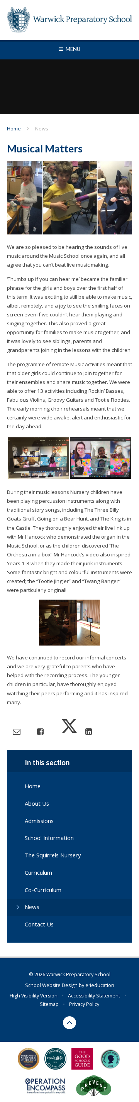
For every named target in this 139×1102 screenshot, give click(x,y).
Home (14, 128)
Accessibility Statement (94, 995)
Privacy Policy (84, 1004)
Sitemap (49, 1004)
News (41, 128)
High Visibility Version (34, 995)
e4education (99, 985)
